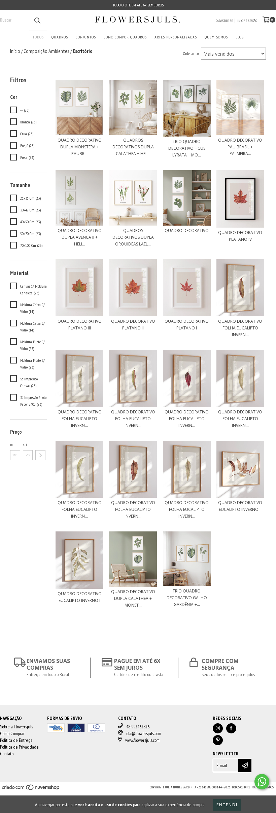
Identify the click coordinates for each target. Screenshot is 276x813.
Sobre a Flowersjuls (16, 727)
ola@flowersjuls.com (143, 733)
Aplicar (40, 455)
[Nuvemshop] (31, 789)
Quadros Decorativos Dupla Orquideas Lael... (133, 237)
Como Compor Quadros (125, 36)
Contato (6, 754)
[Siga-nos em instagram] (218, 728)
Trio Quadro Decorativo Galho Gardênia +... (187, 597)
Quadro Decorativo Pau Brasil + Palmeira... (240, 146)
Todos (38, 36)
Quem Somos (216, 36)
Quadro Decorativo (187, 230)
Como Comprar (12, 733)
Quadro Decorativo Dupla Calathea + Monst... (133, 598)
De (11, 445)
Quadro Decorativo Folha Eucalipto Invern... (240, 328)
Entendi (227, 805)
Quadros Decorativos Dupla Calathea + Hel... (133, 146)
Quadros (59, 36)
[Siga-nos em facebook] (231, 728)
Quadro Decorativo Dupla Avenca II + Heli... (80, 237)
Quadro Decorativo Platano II (133, 324)
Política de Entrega (16, 740)
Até (25, 445)
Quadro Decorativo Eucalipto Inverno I (80, 597)
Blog (240, 36)
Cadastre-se (224, 21)
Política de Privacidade (19, 747)
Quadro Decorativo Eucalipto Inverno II (240, 506)
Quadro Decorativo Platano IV (240, 236)
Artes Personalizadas (175, 36)
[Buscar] (37, 20)
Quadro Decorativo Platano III (80, 324)
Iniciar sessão (247, 21)
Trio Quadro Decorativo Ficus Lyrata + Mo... (186, 148)
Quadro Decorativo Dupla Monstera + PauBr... (80, 146)
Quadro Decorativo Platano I (187, 324)
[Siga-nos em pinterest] (218, 740)
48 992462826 (137, 727)
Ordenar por (191, 53)
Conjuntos (86, 36)
